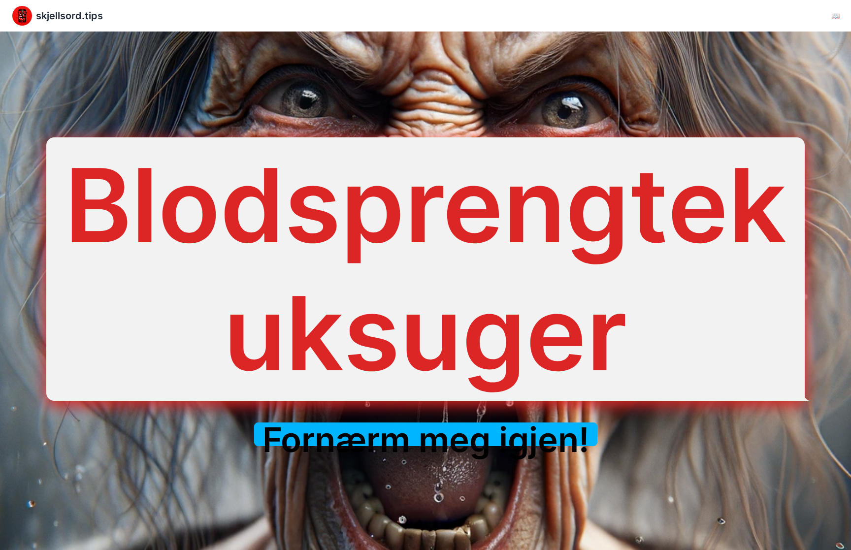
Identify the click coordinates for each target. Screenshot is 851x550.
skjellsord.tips (69, 16)
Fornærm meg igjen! (425, 440)
